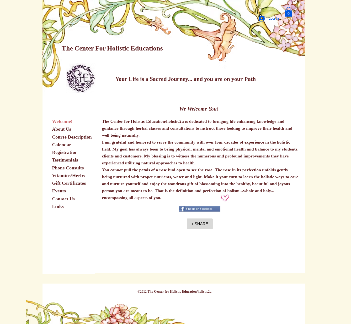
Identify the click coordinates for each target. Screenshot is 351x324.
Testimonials (65, 159)
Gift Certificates (69, 183)
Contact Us (63, 198)
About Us (61, 129)
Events (59, 190)
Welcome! (62, 121)
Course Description (72, 137)
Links (58, 206)
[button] (288, 12)
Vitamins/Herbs (68, 175)
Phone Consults (68, 167)
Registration (65, 152)
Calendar (61, 144)
